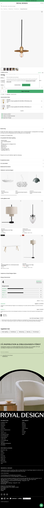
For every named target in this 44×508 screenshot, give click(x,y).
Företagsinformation (5, 434)
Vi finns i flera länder (5, 473)
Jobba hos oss (3, 432)
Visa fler (22, 110)
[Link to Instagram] (4, 494)
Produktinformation (4, 160)
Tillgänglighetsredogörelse (6, 443)
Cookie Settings (17, 84)
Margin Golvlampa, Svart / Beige (28, 264)
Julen (2, 463)
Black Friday (3, 460)
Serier (23, 434)
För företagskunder (4, 440)
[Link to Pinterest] (7, 494)
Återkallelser (3, 444)
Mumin (2, 454)
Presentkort (3, 425)
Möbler (23, 422)
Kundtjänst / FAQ (4, 422)
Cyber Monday (3, 461)
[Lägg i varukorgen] (42, 101)
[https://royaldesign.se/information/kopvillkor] (27, 498)
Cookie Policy (3, 438)
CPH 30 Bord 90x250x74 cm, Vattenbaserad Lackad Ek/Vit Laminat (10, 265)
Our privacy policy (29, 80)
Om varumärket (4, 163)
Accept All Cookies (26, 84)
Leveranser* (3, 428)
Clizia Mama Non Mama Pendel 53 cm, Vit (22, 192)
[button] (41, 3)
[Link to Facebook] (2, 494)
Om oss (2, 431)
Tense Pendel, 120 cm (5, 192)
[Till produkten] (22, 101)
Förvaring (24, 431)
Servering (24, 425)
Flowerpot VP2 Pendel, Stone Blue (35, 192)
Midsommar (3, 457)
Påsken (2, 451)
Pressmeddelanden (4, 435)
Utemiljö (23, 432)
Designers (3, 441)
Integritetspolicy (4, 437)
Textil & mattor (25, 428)
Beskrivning (3, 128)
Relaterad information (5, 166)
